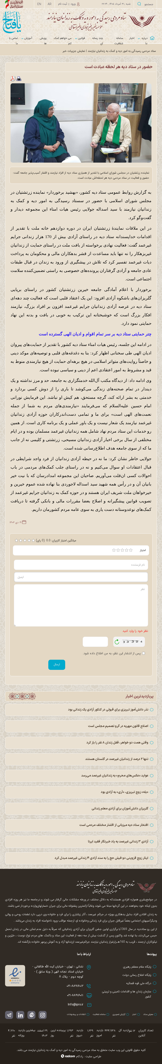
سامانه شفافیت (99, 1014)
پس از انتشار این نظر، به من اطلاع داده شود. (112, 653)
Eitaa (31, 1015)
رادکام (79, 1056)
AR (49, 4)
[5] (131, 550)
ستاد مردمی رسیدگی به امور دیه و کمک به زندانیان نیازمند (122, 51)
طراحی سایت (93, 1056)
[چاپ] (18, 78)
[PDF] (12, 78)
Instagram (43, 1015)
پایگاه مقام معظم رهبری (137, 966)
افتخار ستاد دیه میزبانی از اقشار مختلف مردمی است (113, 825)
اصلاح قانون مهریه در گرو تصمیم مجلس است (118, 726)
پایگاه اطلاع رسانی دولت (136, 975)
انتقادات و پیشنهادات (76, 1014)
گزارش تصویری (118, 1014)
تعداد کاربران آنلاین (145, 1033)
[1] (114, 550)
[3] (122, 550)
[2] (118, 550)
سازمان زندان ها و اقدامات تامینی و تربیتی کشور (126, 994)
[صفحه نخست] (154, 35)
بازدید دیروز (79, 1033)
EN (39, 4)
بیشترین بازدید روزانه (26, 1033)
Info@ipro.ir (75, 1004)
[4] (126, 550)
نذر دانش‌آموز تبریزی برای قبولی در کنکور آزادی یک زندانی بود (108, 709)
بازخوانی (117, 640)
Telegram (9, 1015)
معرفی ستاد (148, 1014)
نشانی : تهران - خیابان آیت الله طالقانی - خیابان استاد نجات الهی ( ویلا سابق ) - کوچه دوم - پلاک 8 (57, 971)
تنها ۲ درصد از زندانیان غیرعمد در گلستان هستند (116, 759)
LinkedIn (20, 1015)
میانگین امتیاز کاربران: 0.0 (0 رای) (56, 540)
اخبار (134, 1014)
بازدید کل (124, 1030)
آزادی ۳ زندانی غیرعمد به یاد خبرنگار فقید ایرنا (118, 841)
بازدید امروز (99, 1033)
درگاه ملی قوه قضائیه (138, 983)
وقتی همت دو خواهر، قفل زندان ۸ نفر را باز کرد (117, 742)
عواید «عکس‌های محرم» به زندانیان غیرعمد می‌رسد (114, 775)
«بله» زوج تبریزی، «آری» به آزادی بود (124, 792)
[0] (16, 540)
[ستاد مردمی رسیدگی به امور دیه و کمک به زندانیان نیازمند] (81, 21)
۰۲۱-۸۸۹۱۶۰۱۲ (75, 986)
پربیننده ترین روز (58, 1033)
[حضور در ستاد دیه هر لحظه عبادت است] (81, 122)
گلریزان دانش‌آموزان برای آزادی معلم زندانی (120, 808)
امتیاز (143, 550)
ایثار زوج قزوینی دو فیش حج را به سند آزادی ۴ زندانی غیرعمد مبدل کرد (101, 858)
